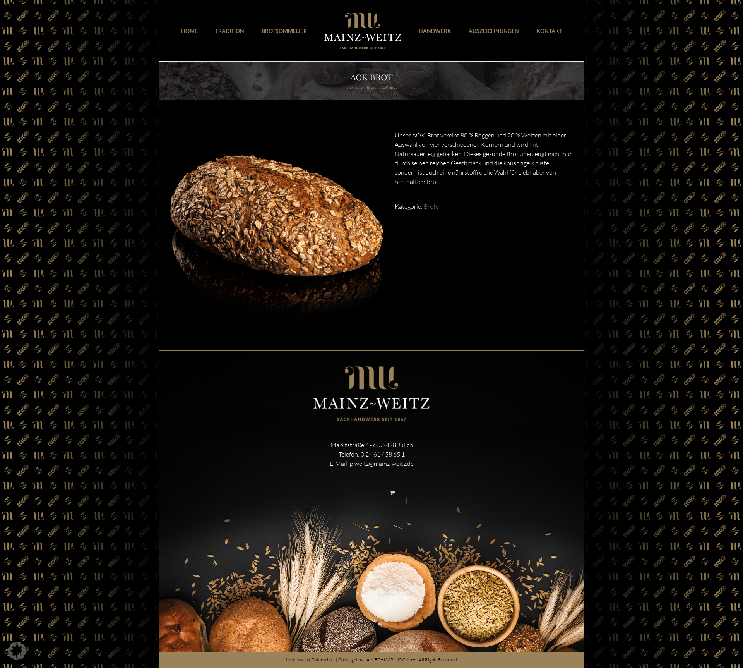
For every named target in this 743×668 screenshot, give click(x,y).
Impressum (297, 660)
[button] (17, 651)
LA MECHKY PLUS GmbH (390, 660)
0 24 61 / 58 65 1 (383, 454)
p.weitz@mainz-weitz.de (382, 463)
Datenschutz (323, 660)
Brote (431, 206)
